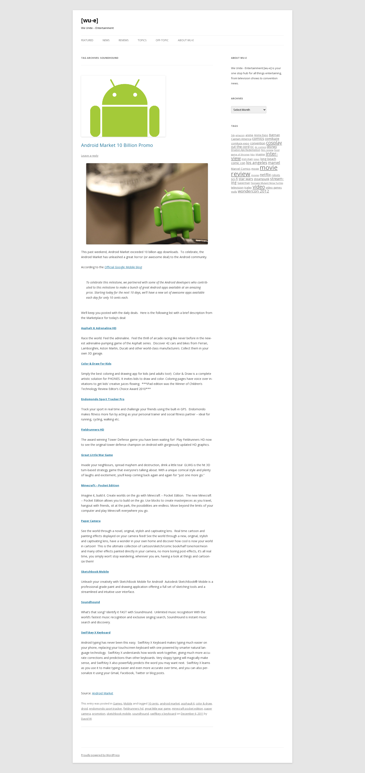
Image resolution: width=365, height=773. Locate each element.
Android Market (102, 693)
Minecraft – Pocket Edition (100, 485)
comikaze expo (240, 143)
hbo (252, 154)
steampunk (261, 179)
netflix (265, 174)
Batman (274, 135)
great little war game (158, 708)
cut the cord (240, 146)
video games (274, 187)
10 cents (153, 703)
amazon (240, 135)
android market (170, 703)
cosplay (274, 143)
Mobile (128, 703)
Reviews (123, 40)
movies (255, 175)
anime (249, 135)
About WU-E (186, 40)
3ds (233, 135)
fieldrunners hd (133, 708)
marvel (274, 162)
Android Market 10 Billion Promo (117, 145)
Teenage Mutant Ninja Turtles (267, 183)
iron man (247, 159)
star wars (246, 178)
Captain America (241, 139)
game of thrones (240, 154)
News (106, 40)
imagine (260, 154)
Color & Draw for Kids (96, 363)
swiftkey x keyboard (163, 714)
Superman (243, 183)
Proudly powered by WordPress (100, 755)
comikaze (272, 138)
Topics (142, 40)
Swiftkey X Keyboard (95, 632)
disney (272, 146)
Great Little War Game (97, 455)
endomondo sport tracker (105, 708)
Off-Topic (162, 40)
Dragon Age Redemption (245, 150)
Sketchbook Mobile (95, 571)
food (276, 150)
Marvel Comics (241, 169)
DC (252, 147)
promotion (98, 714)
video (259, 186)
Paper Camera (91, 521)
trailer (248, 187)
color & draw (204, 703)
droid (84, 708)
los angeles (256, 162)
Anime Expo (261, 135)
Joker (257, 159)
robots (276, 175)
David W (86, 719)
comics (258, 138)
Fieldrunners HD (92, 429)
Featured (87, 40)
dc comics (260, 147)
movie (255, 169)
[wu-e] (89, 20)
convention (257, 143)
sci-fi (234, 179)
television (237, 187)
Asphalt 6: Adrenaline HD (98, 328)
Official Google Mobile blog (123, 267)
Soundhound (90, 602)
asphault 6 (188, 703)
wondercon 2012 (253, 191)
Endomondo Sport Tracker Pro (102, 399)
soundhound (140, 714)
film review (267, 150)
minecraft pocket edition (187, 708)
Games (117, 703)
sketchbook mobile (119, 714)
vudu (234, 191)
